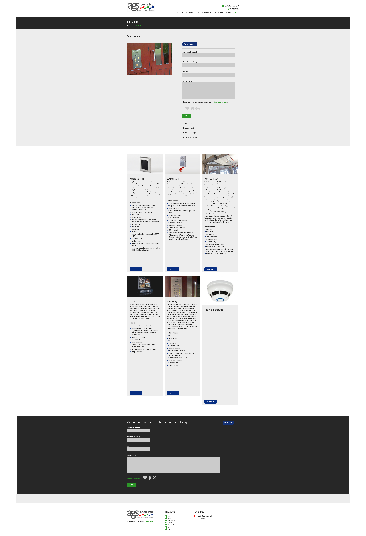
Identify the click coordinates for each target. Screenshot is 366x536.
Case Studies (171, 525)
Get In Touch (228, 422)
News (169, 527)
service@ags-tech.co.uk (231, 6)
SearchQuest (150, 521)
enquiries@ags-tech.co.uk (204, 516)
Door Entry (172, 302)
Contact (170, 529)
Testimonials (171, 522)
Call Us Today (190, 44)
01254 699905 (234, 9)
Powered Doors (211, 179)
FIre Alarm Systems (213, 310)
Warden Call (173, 179)
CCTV (132, 302)
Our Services (171, 520)
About (169, 518)
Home (129, 25)
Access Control (137, 179)
